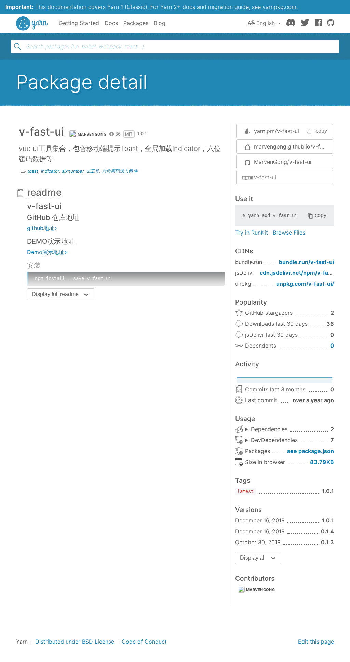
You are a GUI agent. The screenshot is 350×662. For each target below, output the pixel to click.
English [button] (266, 22)
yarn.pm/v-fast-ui (276, 131)
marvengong (260, 589)
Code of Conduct (144, 641)
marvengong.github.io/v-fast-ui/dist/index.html (293, 146)
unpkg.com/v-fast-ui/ (305, 283)
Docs (111, 22)
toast (32, 171)
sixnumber (73, 171)
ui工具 (92, 171)
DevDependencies (274, 440)
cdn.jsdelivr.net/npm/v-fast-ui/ (301, 272)
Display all (253, 558)
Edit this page (316, 641)
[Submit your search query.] (17, 46)
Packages (135, 22)
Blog (159, 22)
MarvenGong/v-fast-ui (282, 161)
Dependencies (269, 429)
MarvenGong (92, 134)
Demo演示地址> (47, 252)
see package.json (310, 451)
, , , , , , (271, 440)
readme (44, 192)
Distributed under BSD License (74, 641)
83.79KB (322, 462)
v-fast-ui (265, 177)
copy (321, 131)
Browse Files (289, 232)
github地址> (42, 228)
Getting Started (79, 22)
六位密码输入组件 (119, 171)
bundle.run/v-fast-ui (306, 261)
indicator (50, 171)
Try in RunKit (251, 232)
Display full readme (55, 294)
